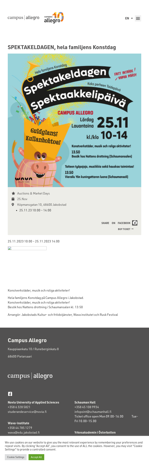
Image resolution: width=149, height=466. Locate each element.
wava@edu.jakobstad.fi (24, 432)
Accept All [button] (36, 457)
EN (127, 18)
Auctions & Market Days (33, 193)
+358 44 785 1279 (20, 428)
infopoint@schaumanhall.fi (92, 412)
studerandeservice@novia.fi (27, 412)
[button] (138, 18)
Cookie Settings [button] (15, 457)
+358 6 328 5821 (19, 407)
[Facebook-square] (10, 394)
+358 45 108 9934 (86, 407)
